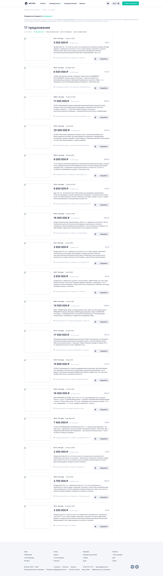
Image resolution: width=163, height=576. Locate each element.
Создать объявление (130, 3)
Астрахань (73, 262)
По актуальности (39, 32)
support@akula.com (102, 567)
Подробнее (103, 59)
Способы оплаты (74, 569)
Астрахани (47, 16)
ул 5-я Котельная (82, 496)
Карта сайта (86, 569)
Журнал (82, 3)
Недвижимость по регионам (101, 569)
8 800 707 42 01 (88, 567)
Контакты (66, 567)
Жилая (42, 3)
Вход (114, 3)
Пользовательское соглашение (34, 569)
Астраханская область (62, 262)
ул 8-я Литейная (82, 262)
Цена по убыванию (66, 32)
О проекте (57, 567)
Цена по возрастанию (80, 32)
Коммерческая (55, 3)
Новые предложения (52, 32)
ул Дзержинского (82, 437)
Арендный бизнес (70, 3)
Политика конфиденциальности (56, 569)
